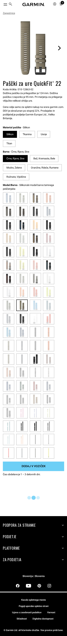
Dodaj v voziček (34, 466)
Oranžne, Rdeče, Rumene (44, 167)
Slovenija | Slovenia (34, 576)
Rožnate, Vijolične (16, 176)
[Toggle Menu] (2, 3)
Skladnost (22, 618)
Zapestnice (9, 13)
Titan (9, 143)
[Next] (59, 48)
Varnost (51, 612)
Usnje (44, 134)
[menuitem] (10, 4)
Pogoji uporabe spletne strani (33, 606)
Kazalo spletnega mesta (33, 599)
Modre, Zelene (14, 167)
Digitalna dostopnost (43, 618)
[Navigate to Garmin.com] (33, 4)
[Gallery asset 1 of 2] (33, 48)
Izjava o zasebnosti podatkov (26, 612)
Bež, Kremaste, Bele (44, 158)
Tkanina (27, 134)
